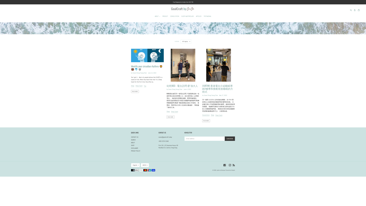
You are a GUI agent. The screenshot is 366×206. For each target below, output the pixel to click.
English (135, 165)
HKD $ (144, 165)
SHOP (132, 145)
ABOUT (133, 143)
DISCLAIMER (134, 148)
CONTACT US (134, 137)
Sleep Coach (139, 86)
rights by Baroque (221, 170)
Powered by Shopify (230, 170)
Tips (145, 86)
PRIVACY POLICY (135, 151)
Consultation (206, 115)
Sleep (132, 86)
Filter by (177, 41)
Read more (135, 91)
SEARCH (133, 140)
